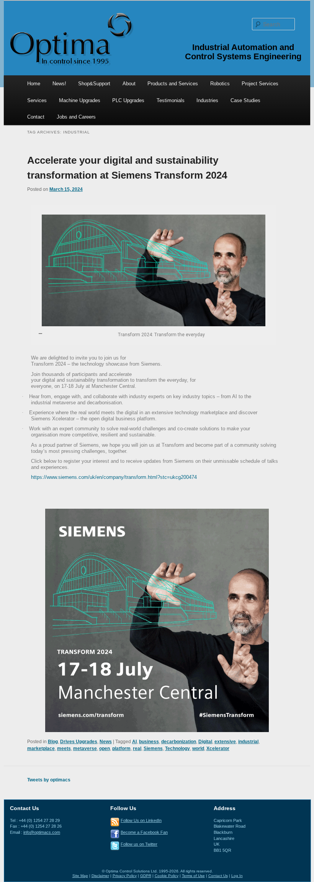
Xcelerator (217, 748)
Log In (237, 876)
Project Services (260, 83)
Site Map (80, 876)
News (106, 741)
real (137, 748)
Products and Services (172, 83)
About (129, 83)
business (149, 741)
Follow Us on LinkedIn (141, 820)
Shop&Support (94, 83)
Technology (177, 748)
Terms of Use (193, 876)
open (104, 748)
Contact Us (218, 876)
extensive (225, 741)
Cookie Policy (166, 876)
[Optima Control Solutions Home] (71, 38)
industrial (248, 741)
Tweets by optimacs (48, 780)
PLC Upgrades (128, 100)
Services (37, 100)
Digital (205, 741)
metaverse (85, 748)
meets (64, 748)
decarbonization (178, 741)
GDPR (145, 876)
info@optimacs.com (41, 832)
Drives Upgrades (78, 741)
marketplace (41, 748)
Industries (207, 100)
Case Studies (245, 100)
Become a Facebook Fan (144, 832)
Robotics (220, 83)
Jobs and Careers (76, 117)
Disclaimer (100, 876)
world (198, 748)
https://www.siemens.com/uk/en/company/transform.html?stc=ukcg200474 (114, 477)
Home (33, 83)
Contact (35, 117)
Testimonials (171, 100)
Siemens (153, 748)
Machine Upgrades (79, 100)
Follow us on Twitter (139, 844)
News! (59, 83)
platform (121, 748)
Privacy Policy (125, 876)
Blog (53, 741)
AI (134, 741)
